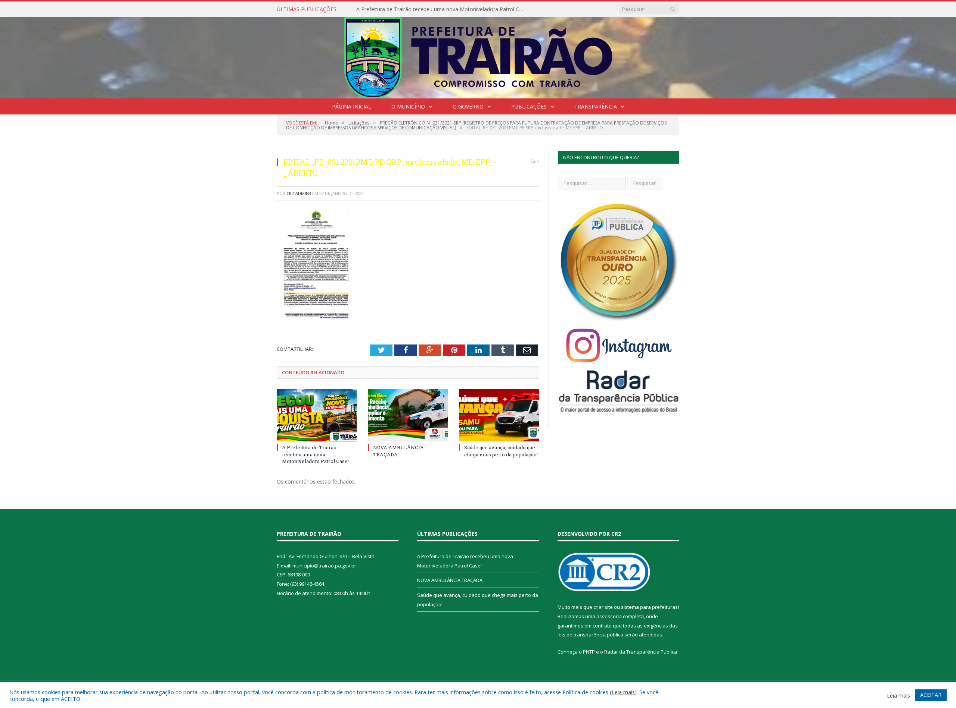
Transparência (595, 106)
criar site (603, 607)
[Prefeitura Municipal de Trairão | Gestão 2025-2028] (478, 56)
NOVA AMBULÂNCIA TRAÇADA (394, 9)
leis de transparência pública (590, 634)
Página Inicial (351, 106)
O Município (408, 106)
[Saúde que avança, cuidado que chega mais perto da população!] (499, 415)
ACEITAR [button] (930, 694)
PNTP (589, 651)
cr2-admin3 (298, 193)
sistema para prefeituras (649, 607)
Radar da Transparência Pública (640, 651)
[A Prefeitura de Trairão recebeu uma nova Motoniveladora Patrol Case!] (317, 415)
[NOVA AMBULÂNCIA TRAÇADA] (408, 415)
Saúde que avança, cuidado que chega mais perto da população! (501, 450)
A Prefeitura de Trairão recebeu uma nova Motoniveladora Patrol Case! (315, 454)
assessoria (609, 616)
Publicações (529, 106)
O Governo (468, 106)
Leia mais (623, 692)
